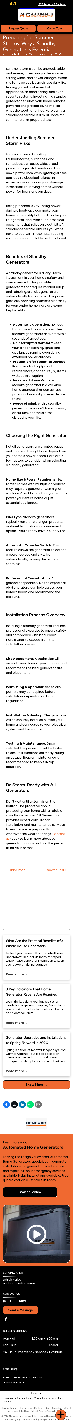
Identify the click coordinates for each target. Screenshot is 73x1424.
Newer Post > (57, 870)
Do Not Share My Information (35, 1407)
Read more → (17, 974)
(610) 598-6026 (15, 1301)
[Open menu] (68, 15)
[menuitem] (8, 1377)
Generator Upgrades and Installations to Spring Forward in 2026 (36, 1040)
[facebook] (6, 1319)
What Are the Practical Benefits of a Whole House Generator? (34, 943)
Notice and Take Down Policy (22, 1410)
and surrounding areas (19, 1283)
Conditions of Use (61, 1407)
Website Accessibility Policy (52, 1410)
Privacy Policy (9, 1407)
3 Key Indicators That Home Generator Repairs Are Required (31, 992)
